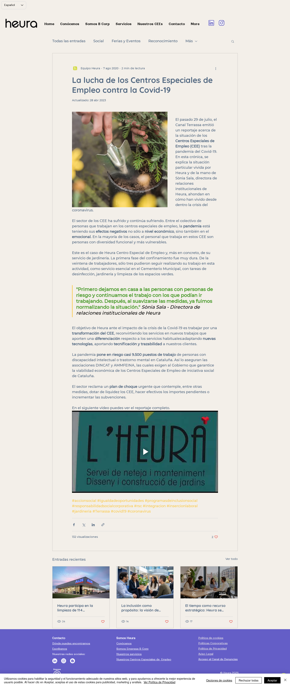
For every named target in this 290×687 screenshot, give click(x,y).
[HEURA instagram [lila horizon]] (221, 23)
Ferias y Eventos (126, 41)
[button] (233, 41)
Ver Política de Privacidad (159, 682)
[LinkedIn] (54, 660)
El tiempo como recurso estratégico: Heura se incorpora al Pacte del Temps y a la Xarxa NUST (206, 607)
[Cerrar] (285, 680)
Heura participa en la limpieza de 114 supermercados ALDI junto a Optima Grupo (80, 607)
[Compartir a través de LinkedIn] (93, 525)
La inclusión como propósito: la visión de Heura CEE (140, 607)
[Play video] (145, 452)
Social (98, 41)
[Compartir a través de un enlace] (103, 525)
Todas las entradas (68, 41)
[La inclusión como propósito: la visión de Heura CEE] (145, 582)
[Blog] (72, 660)
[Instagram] (63, 660)
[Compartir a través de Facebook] (74, 525)
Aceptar (272, 680)
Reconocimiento (163, 41)
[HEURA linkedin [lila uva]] (211, 23)
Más (189, 41)
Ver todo (231, 559)
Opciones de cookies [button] (219, 680)
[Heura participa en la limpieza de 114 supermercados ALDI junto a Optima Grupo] (80, 582)
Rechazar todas (248, 680)
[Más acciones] (215, 68)
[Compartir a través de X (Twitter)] (83, 525)
